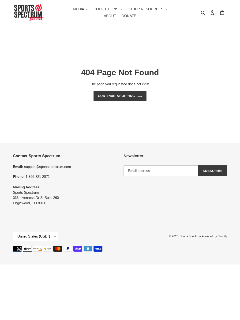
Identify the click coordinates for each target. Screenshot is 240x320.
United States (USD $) (34, 236)
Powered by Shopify (214, 236)
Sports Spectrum (191, 236)
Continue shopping (116, 96)
